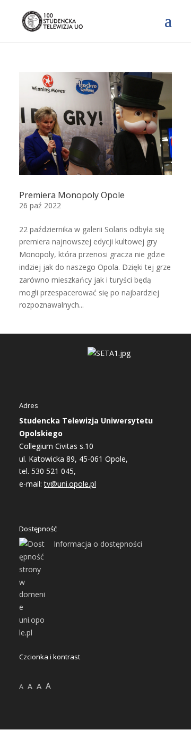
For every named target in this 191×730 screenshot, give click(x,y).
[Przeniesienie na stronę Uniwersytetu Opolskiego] (109, 353)
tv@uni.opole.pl (70, 484)
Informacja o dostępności (98, 544)
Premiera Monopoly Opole (72, 195)
